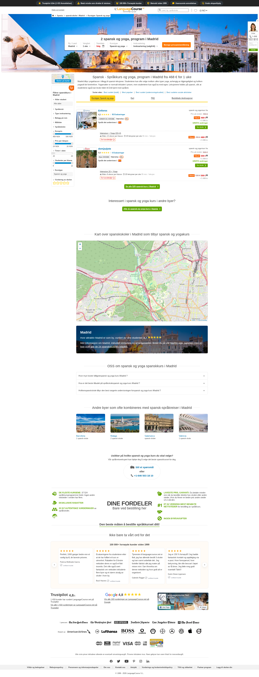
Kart (132, 98)
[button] (195, 11)
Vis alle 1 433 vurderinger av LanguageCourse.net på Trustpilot (74, 606)
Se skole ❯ (201, 127)
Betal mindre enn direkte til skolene (95, 3)
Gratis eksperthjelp (213, 3)
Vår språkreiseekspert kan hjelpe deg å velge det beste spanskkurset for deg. (142, 459)
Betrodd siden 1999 (159, 3)
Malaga (113, 436)
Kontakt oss (120, 667)
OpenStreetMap (202, 320)
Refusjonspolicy (56, 667)
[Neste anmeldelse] (204, 564)
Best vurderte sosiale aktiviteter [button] (179, 92)
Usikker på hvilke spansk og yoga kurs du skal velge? (142, 455)
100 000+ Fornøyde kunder (131, 3)
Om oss (107, 667)
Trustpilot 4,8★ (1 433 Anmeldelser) (57, 3)
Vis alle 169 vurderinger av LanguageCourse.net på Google (126, 600)
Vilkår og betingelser (35, 667)
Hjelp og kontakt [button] (58, 10)
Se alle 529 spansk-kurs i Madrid (141, 186)
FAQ (153, 98)
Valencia (182, 436)
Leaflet (193, 320)
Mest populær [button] (127, 92)
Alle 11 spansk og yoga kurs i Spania (141, 209)
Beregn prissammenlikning (176, 45)
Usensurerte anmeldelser (185, 3)
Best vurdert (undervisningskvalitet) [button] (149, 92)
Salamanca (150, 436)
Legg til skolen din (224, 667)
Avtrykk (133, 667)
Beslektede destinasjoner (182, 98)
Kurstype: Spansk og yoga (103, 98)
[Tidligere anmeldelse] (54, 564)
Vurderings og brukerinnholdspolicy (157, 667)
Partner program (204, 667)
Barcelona (80, 436)
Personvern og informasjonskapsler (83, 667)
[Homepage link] (53, 15)
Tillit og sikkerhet (185, 667)
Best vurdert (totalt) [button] (111, 92)
